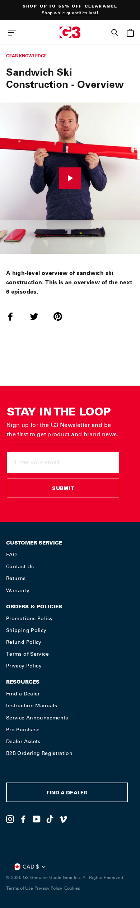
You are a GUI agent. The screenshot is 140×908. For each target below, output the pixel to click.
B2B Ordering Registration (39, 753)
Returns (16, 578)
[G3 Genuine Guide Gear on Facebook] (23, 819)
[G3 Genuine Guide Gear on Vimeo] (63, 819)
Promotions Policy (29, 618)
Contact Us (20, 566)
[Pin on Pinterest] (62, 316)
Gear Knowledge (26, 55)
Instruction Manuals (31, 705)
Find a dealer (67, 793)
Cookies (72, 888)
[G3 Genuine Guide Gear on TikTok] (50, 819)
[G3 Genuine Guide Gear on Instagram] (10, 819)
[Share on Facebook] (14, 316)
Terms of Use (19, 888)
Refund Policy (24, 642)
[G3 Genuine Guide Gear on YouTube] (37, 819)
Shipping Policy (26, 630)
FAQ (11, 554)
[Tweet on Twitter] (38, 316)
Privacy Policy (24, 666)
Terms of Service (27, 654)
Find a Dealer (23, 694)
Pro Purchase (22, 729)
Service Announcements (37, 718)
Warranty (17, 590)
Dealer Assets (23, 741)
